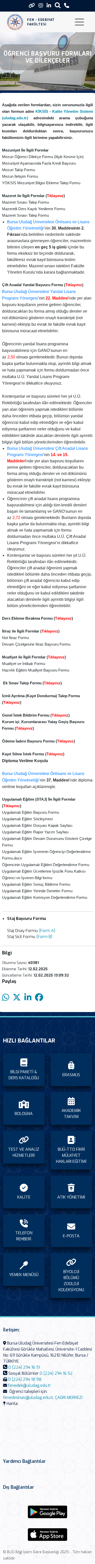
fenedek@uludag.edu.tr (29, 1385)
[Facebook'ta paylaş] (39, 997)
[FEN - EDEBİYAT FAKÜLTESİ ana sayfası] (15, 22)
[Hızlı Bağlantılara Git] (32, 5)
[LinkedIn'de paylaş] (27, 997)
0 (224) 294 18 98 (25, 1379)
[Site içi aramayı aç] (58, 5)
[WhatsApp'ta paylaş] (5, 997)
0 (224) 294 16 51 (24, 1367)
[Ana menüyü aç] (79, 22)
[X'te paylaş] (17, 997)
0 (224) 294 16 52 (56, 1373)
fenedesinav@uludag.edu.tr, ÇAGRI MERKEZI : (43, 1397)
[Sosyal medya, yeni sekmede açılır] (41, 5)
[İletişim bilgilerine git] (66, 5)
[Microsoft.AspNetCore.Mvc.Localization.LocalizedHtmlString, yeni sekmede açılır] (47, 1512)
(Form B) (44, 936)
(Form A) (47, 930)
